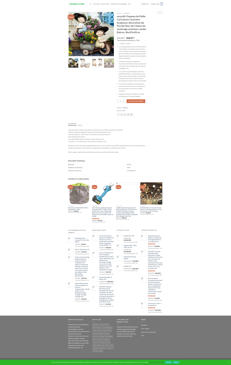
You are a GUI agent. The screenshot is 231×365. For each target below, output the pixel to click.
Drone (106, 324)
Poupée (108, 342)
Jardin (123, 110)
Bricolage (95, 324)
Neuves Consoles (97, 339)
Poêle (94, 345)
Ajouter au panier (135, 101)
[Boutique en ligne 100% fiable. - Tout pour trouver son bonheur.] (77, 4)
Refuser (176, 362)
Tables (111, 345)
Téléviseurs (110, 348)
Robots (99, 345)
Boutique (96, 4)
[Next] (111, 34)
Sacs (104, 345)
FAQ (129, 4)
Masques (95, 333)
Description (72, 125)
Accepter (168, 362)
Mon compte (105, 4)
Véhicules (95, 351)
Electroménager (97, 327)
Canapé (101, 324)
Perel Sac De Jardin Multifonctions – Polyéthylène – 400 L (78, 208)
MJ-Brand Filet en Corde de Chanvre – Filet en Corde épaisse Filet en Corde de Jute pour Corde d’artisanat (151, 209)
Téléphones (102, 348)
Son (107, 345)
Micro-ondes (96, 336)
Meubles (107, 333)
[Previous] (71, 34)
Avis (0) (80, 125)
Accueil (119, 13)
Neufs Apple (109, 336)
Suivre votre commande (119, 4)
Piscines (95, 342)
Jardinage (126, 13)
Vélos (101, 351)
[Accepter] (229, 362)
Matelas (101, 333)
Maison (109, 330)
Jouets (99, 330)
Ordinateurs (106, 339)
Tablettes (95, 348)
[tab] (72, 125)
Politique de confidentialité (156, 362)
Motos (102, 336)
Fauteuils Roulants (107, 327)
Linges (104, 330)
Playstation (101, 342)
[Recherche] (90, 4)
